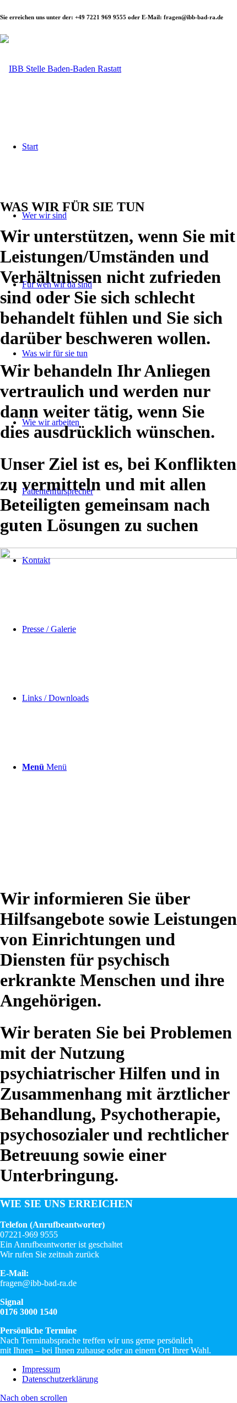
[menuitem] (129, 1369)
